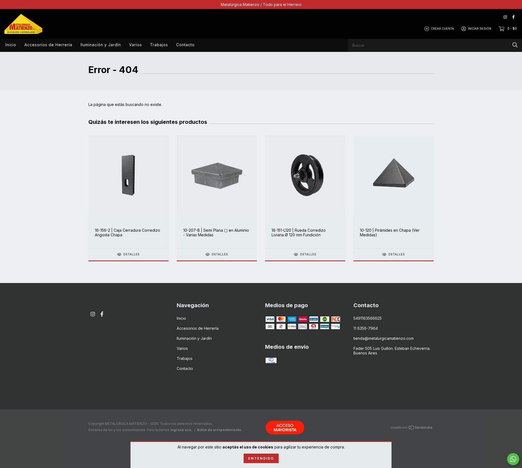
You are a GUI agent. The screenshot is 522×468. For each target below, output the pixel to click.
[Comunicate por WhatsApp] (513, 459)
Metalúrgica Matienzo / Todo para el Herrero (261, 4)
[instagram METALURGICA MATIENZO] (505, 17)
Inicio (10, 44)
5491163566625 (367, 318)
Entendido (261, 458)
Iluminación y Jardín (100, 44)
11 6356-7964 (365, 328)
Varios (135, 44)
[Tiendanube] (412, 428)
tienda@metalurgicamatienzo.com (383, 338)
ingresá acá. (181, 430)
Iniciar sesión (479, 28)
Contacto (185, 44)
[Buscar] (515, 45)
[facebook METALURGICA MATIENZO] (513, 17)
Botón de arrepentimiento (219, 430)
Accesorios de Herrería (48, 44)
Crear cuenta (442, 28)
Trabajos (159, 44)
